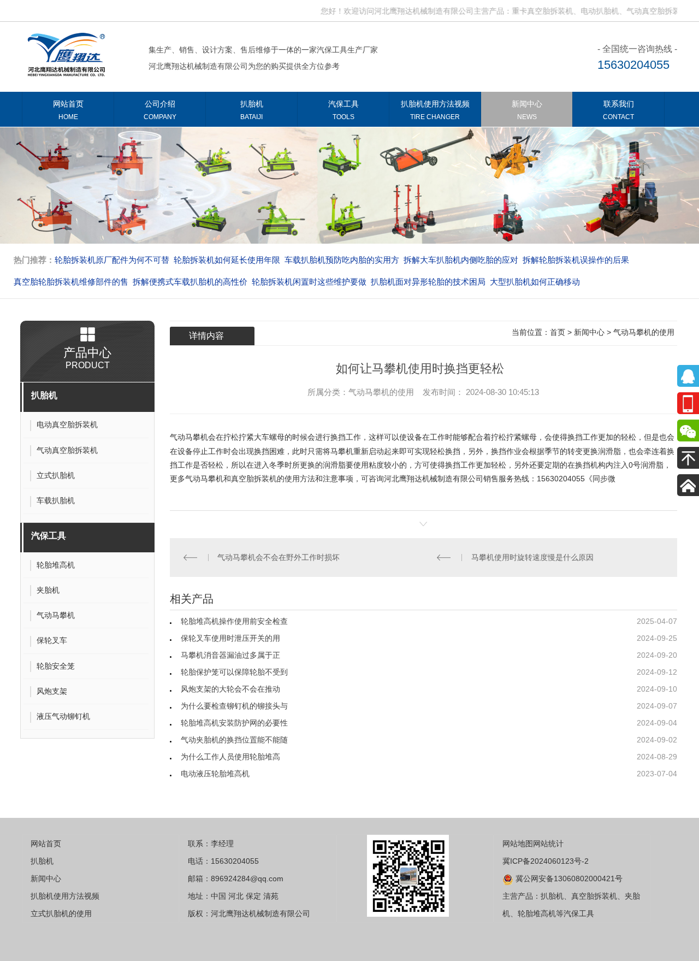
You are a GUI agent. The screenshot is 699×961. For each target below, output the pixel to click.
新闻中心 (527, 110)
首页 (557, 332)
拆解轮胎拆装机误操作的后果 (576, 259)
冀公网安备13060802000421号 (568, 878)
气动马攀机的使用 (643, 332)
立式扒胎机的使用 (61, 913)
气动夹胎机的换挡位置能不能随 (234, 739)
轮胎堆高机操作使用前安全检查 (234, 621)
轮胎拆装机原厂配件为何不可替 (112, 259)
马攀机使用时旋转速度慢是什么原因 (534, 557)
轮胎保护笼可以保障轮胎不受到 (234, 672)
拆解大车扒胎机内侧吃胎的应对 (461, 259)
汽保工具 (343, 110)
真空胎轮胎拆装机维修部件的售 (71, 281)
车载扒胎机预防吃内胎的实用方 (342, 259)
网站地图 (517, 843)
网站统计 (548, 843)
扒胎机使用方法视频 (435, 110)
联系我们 (618, 110)
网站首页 (68, 110)
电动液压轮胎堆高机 (215, 773)
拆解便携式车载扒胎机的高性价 (190, 281)
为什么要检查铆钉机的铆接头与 (234, 705)
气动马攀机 (189, 437)
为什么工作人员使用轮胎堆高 (230, 756)
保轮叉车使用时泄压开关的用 (230, 638)
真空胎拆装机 (254, 478)
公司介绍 (160, 110)
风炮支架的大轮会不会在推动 (230, 689)
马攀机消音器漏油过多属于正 (230, 655)
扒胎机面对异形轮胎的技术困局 (428, 281)
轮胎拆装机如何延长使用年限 (227, 259)
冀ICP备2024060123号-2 (545, 861)
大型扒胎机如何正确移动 (535, 281)
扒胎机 (251, 110)
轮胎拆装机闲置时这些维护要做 (309, 281)
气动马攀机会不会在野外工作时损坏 (280, 557)
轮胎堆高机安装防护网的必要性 (234, 722)
